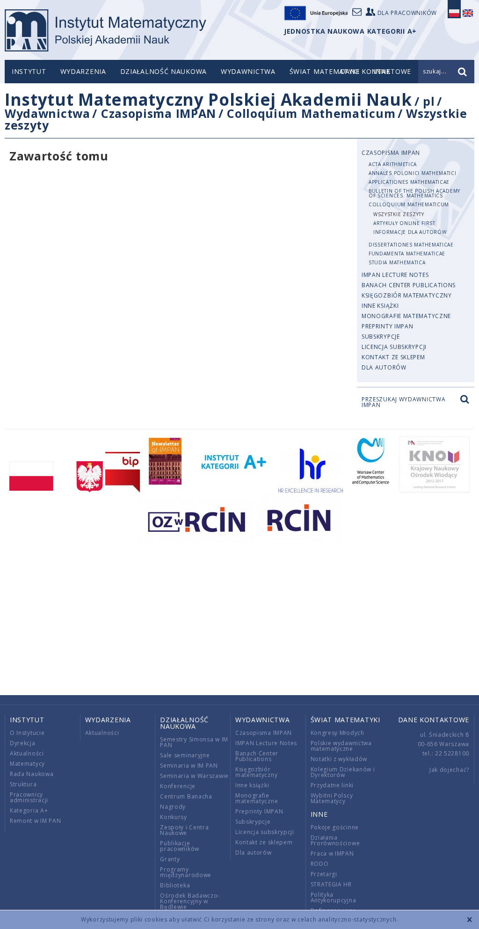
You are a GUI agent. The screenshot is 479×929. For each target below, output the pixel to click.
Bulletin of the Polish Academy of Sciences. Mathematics (414, 193)
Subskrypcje (381, 337)
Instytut (29, 71)
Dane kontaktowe (434, 719)
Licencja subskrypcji (394, 347)
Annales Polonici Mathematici (413, 173)
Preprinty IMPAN (388, 326)
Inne (319, 814)
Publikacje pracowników (179, 846)
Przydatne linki (332, 785)
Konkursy (173, 817)
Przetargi (324, 874)
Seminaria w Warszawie (194, 776)
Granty (170, 859)
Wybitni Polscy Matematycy (332, 798)
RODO (320, 864)
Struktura (23, 784)
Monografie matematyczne (406, 316)
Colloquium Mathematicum (311, 113)
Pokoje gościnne (335, 827)
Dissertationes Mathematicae (411, 244)
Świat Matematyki (324, 71)
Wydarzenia (83, 71)
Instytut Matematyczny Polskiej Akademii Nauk (208, 99)
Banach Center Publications (409, 285)
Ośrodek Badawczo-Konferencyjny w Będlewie (190, 901)
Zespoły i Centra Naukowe (184, 830)
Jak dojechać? (449, 770)
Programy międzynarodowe (185, 872)
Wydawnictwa (248, 71)
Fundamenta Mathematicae (407, 253)
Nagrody (173, 807)
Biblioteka (175, 885)
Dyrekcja (23, 743)
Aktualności (27, 753)
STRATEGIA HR (331, 884)
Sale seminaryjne (185, 755)
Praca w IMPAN (332, 853)
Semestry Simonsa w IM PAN (194, 742)
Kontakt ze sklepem (393, 357)
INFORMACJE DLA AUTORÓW (409, 232)
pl (429, 101)
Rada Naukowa (31, 774)
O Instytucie (27, 733)
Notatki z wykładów (339, 759)
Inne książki (380, 306)
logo (105, 30)
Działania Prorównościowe (335, 840)
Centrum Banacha (186, 796)
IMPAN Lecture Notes (395, 275)
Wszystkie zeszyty (398, 214)
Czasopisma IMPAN (158, 113)
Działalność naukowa (163, 71)
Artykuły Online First (404, 223)
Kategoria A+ (29, 810)
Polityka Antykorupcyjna (333, 897)
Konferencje (178, 786)
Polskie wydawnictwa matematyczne (341, 746)
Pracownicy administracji (29, 797)
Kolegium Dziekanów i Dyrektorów (343, 772)
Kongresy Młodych (337, 733)
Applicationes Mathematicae (409, 182)
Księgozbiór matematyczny (407, 295)
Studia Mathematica (397, 262)
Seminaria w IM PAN (189, 765)
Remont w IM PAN (35, 821)
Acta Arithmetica (393, 164)
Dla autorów (384, 367)
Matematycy (27, 764)
